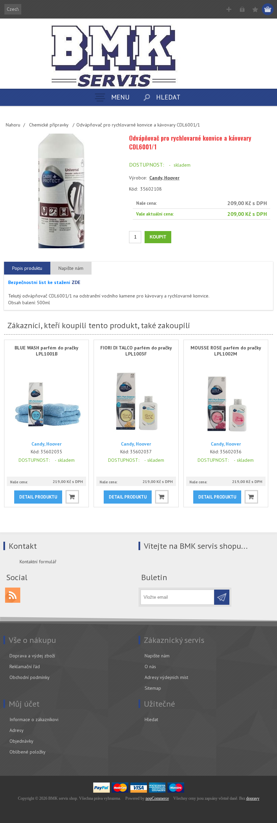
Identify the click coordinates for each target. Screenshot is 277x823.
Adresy (16, 730)
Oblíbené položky (27, 752)
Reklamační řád (24, 666)
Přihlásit (242, 9)
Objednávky (21, 741)
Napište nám (157, 656)
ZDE (76, 282)
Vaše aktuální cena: (155, 214)
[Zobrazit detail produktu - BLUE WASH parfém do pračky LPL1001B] (46, 401)
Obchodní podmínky (29, 677)
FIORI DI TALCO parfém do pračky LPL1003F (136, 351)
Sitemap (153, 688)
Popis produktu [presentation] (27, 268)
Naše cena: (146, 203)
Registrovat (229, 9)
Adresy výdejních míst (166, 677)
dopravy (252, 798)
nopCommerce (157, 798)
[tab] (27, 268)
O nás (150, 666)
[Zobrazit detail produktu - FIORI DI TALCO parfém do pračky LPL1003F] (136, 401)
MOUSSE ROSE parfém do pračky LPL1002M (226, 351)
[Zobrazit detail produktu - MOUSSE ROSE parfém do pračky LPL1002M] (226, 401)
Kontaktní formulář (38, 562)
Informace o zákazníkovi (33, 719)
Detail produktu (38, 497)
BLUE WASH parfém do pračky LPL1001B (46, 351)
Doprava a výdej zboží (32, 656)
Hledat (151, 719)
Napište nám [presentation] (70, 268)
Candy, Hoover (164, 178)
